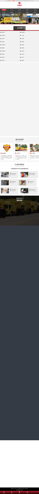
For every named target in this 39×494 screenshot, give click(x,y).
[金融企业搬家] (11, 431)
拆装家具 (3, 54)
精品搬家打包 (10, 262)
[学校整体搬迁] (11, 405)
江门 (21, 0)
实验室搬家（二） (11, 380)
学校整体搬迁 (11, 406)
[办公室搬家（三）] (10, 233)
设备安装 (3, 60)
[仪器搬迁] (28, 299)
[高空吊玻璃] (10, 312)
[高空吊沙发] (27, 312)
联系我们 (35, 12)
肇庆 (25, 0)
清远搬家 (6, 92)
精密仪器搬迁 (10, 288)
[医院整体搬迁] (10, 391)
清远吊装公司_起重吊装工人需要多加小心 (10, 446)
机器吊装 (27, 209)
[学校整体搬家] (28, 405)
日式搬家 (11, 275)
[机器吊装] (27, 207)
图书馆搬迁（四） (10, 341)
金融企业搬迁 (27, 420)
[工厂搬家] (28, 220)
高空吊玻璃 (11, 314)
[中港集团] (10, 207)
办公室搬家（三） (10, 235)
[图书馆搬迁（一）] (28, 352)
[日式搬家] (11, 273)
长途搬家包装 (27, 262)
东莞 (32, 0)
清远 (20, 0)
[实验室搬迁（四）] (10, 365)
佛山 (28, 0)
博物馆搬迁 (23, 32)
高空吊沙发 (27, 314)
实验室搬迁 (3, 44)
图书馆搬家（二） (11, 354)
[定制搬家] (28, 273)
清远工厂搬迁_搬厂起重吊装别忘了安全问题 (20, 458)
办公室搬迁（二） (27, 235)
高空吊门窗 (11, 327)
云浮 (23, 0)
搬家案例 (11, 12)
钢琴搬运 (22, 60)
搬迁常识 (19, 12)
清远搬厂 (9, 125)
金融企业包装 (10, 420)
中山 (30, 0)
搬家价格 (27, 12)
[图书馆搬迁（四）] (10, 339)
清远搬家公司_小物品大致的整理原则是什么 (29, 446)
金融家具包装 (27, 433)
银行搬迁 (22, 38)
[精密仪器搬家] (27, 286)
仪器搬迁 (28, 301)
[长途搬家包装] (27, 260)
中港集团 (10, 209)
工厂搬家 (28, 222)
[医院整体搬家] (27, 391)
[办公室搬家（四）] (11, 247)
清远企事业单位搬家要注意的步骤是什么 (11, 444)
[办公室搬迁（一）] (28, 247)
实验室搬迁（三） (27, 367)
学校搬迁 (3, 41)
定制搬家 (3, 32)
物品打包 (22, 54)
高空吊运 (22, 57)
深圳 (16, 0)
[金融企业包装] (10, 418)
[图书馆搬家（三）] (27, 339)
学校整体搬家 (27, 406)
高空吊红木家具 (28, 327)
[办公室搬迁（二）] (27, 233)
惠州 (18, 0)
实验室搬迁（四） (10, 367)
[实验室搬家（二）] (11, 378)
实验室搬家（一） (27, 380)
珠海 (27, 0)
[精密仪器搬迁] (10, 286)
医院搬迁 (22, 41)
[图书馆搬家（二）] (11, 352)
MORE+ (27, 451)
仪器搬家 (11, 301)
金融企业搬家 (11, 433)
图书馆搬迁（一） (27, 354)
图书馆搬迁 (3, 35)
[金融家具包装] (28, 431)
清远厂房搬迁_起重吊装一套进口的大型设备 (20, 456)
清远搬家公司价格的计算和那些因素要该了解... (30, 444)
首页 (4, 491)
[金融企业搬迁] (27, 418)
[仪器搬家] (11, 299)
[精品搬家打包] (10, 260)
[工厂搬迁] (11, 220)
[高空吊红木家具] (28, 326)
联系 (27, 491)
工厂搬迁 (22, 35)
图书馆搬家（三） (27, 341)
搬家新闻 (4, 12)
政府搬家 (22, 44)
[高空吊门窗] (11, 326)
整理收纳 (3, 57)
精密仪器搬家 (27, 288)
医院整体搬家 (27, 393)
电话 (12, 491)
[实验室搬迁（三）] (27, 365)
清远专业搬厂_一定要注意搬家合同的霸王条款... (20, 453)
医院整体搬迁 (10, 393)
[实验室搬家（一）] (28, 378)
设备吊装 (3, 38)
